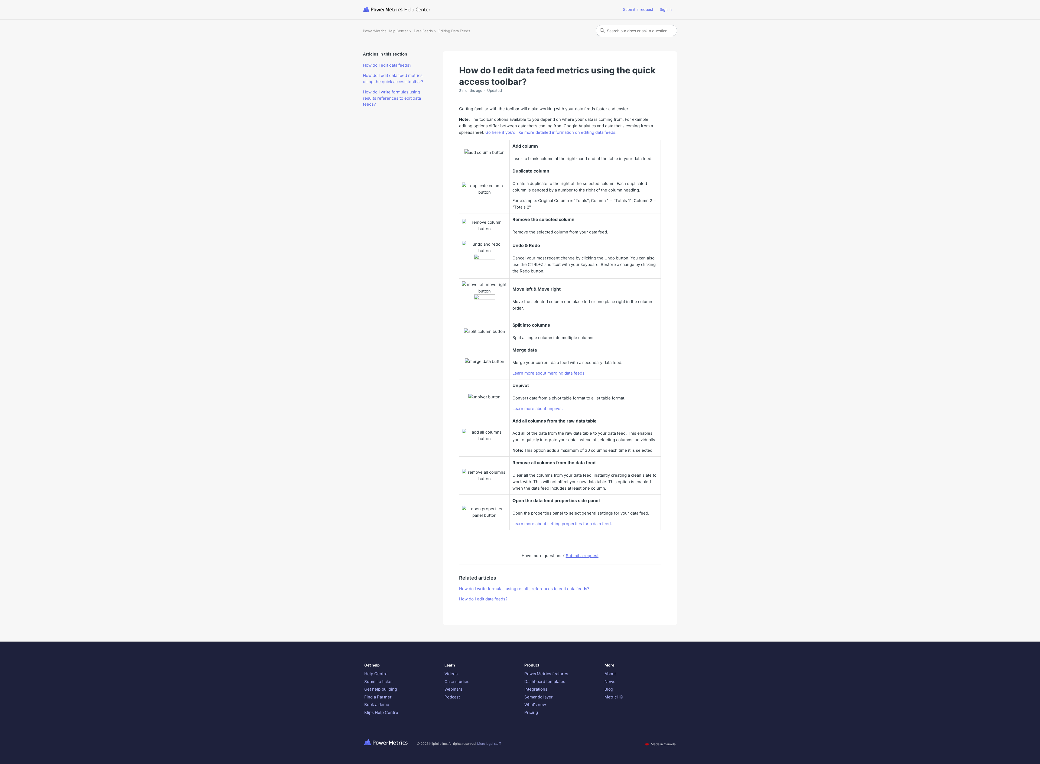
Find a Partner (378, 697)
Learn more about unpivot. (537, 408)
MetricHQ (613, 697)
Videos (451, 673)
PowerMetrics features (546, 673)
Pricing (531, 712)
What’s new (535, 704)
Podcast (452, 697)
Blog (608, 689)
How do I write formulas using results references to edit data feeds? (392, 98)
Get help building (380, 689)
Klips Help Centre (381, 712)
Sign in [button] (666, 9)
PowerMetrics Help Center (385, 31)
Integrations (535, 689)
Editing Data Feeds (454, 31)
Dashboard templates (544, 681)
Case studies (456, 681)
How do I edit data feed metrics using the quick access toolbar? (393, 78)
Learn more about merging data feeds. (549, 373)
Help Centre (376, 673)
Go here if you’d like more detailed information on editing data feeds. (550, 132)
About (610, 673)
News (609, 681)
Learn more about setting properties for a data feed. (562, 523)
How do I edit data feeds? (387, 65)
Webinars (453, 689)
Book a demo (376, 704)
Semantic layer (538, 697)
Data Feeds (423, 31)
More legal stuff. (489, 744)
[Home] (418, 10)
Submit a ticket (378, 681)
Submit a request (638, 9)
